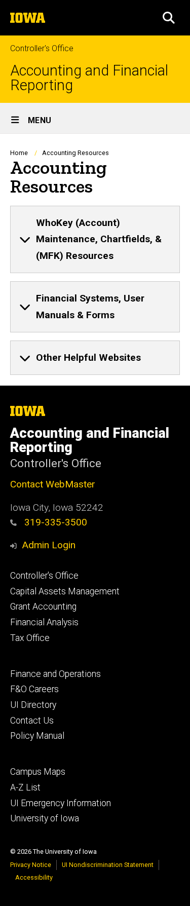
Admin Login (48, 545)
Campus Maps (37, 772)
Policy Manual (37, 736)
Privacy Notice (30, 865)
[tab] (95, 239)
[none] (95, 240)
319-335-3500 (54, 522)
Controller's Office (41, 48)
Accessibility (34, 877)
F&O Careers (34, 689)
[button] (168, 17)
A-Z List (25, 787)
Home (19, 153)
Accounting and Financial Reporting (89, 78)
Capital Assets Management (65, 591)
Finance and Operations (55, 674)
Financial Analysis (44, 622)
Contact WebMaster (52, 484)
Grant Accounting (43, 606)
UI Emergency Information (60, 803)
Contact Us (32, 720)
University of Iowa (44, 818)
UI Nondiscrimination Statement (108, 865)
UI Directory (33, 705)
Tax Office (30, 638)
